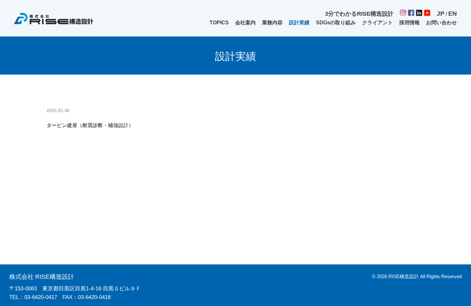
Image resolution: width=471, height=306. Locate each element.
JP (440, 13)
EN (452, 13)
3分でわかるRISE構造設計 (359, 14)
